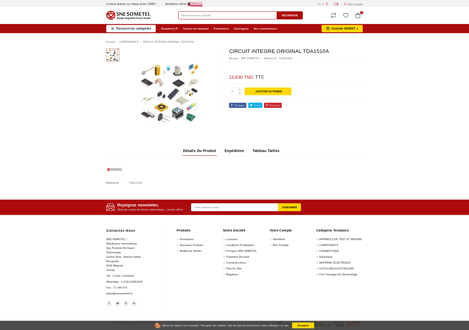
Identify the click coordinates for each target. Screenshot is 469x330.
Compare (333, 15)
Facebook (109, 303)
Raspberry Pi (169, 28)
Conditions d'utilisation (240, 245)
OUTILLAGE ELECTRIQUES (336, 268)
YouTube (118, 303)
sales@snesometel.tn (119, 293)
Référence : (271, 58)
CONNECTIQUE (329, 250)
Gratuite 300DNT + (345, 28)
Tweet (257, 105)
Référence (112, 182)
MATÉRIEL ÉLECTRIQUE (334, 262)
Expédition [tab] (234, 151)
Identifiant (278, 239)
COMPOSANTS (328, 245)
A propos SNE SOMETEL (241, 250)
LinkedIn (134, 303)
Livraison (231, 239)
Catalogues (241, 28)
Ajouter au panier (268, 91)
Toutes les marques (196, 28)
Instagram (126, 303)
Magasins (232, 274)
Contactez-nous (120, 230)
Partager (239, 105)
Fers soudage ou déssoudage (338, 274)
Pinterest (274, 105)
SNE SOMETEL (250, 58)
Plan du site (233, 268)
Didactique (325, 256)
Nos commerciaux (265, 28)
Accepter (303, 325)
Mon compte (280, 245)
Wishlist (345, 15)
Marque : (234, 58)
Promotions (221, 28)
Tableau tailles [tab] (266, 151)
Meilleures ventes (190, 250)
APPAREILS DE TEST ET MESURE (340, 239)
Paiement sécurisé (237, 256)
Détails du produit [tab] (199, 151)
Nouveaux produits (191, 245)
